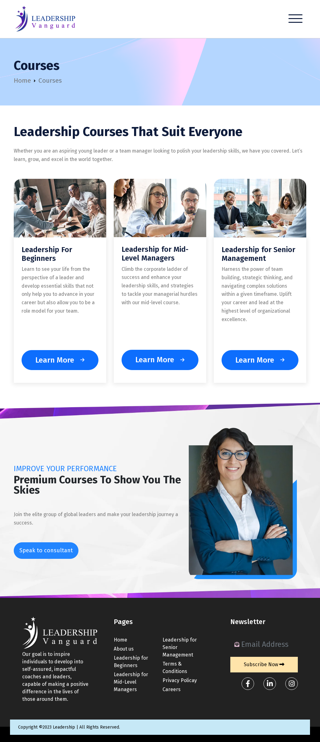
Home (22, 80)
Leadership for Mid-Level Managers (131, 681)
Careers (171, 689)
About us (124, 649)
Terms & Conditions (174, 667)
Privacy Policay (179, 680)
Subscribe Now (261, 664)
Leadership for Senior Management (179, 647)
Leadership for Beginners (131, 661)
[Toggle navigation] (295, 19)
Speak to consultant (46, 550)
